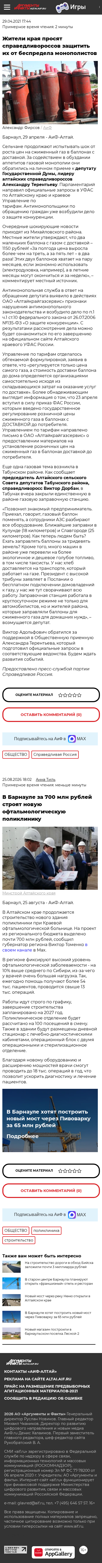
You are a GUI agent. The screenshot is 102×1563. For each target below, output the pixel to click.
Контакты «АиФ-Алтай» (30, 1371)
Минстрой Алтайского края (28, 893)
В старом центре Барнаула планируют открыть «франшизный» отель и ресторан (59, 1281)
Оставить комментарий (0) (51, 714)
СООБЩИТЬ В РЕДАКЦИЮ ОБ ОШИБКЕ (43, 1398)
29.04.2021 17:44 (16, 21)
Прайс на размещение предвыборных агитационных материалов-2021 (47, 1388)
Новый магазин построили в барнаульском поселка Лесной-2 (52, 1331)
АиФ (47, 127)
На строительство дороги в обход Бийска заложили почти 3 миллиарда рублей (59, 1265)
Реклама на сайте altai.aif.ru (37, 1379)
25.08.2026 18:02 (17, 779)
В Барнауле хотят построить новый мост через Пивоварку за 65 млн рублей (48, 1118)
